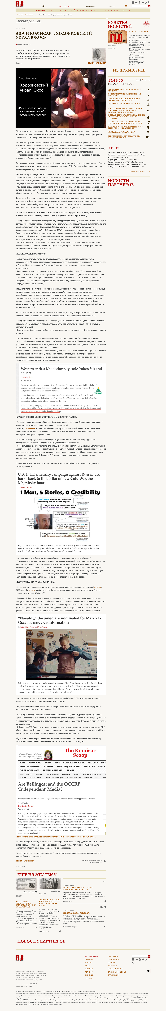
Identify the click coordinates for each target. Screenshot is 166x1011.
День (137, 80)
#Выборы (128, 157)
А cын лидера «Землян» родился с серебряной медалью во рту (125, 127)
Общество (89, 969)
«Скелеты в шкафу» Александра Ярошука (124, 90)
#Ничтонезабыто (137, 167)
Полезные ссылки (115, 969)
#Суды (142, 155)
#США (100, 863)
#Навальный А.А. (132, 155)
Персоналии (113, 956)
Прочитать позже (24, 44)
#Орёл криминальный (116, 160)
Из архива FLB (129, 70)
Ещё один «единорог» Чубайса (124, 104)
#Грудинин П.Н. (114, 167)
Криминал (90, 7)
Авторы (112, 966)
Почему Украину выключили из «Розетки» (124, 95)
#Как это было (29, 892)
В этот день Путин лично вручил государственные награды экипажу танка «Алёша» (125, 110)
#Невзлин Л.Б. (120, 164)
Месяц (143, 80)
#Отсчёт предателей (96, 861)
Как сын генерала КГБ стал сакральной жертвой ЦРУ (121, 132)
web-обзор (89, 978)
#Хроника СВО (114, 153)
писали (32, 590)
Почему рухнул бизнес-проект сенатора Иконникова (124, 99)
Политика (89, 972)
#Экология (125, 167)
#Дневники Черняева (116, 155)
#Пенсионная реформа (136, 164)
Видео (87, 966)
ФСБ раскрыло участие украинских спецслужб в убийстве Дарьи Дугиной (126, 116)
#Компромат (131, 160)
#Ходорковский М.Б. (89, 860)
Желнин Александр (97, 63)
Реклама (111, 963)
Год (149, 80)
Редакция (113, 960)
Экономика (89, 975)
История (112, 7)
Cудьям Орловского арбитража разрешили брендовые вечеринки (125, 122)
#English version (137, 162)
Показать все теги (140, 171)
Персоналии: (41, 10)
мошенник (30, 428)
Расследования (65, 7)
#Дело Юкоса (138, 153)
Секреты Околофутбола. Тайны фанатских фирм (124, 137)
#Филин (111, 164)
